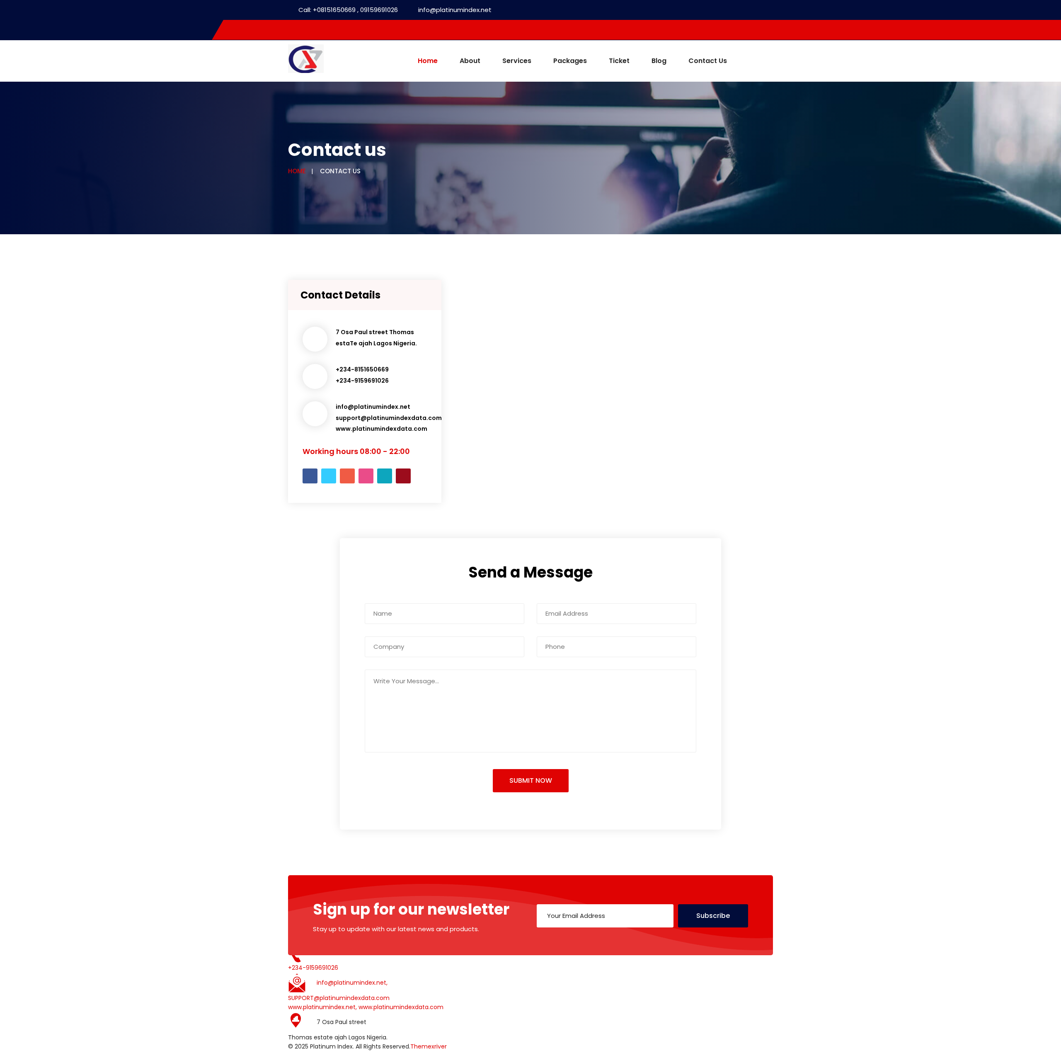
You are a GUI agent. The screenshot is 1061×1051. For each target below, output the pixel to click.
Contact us (707, 61)
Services (516, 61)
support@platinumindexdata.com (389, 418)
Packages (570, 61)
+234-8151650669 (362, 369)
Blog (659, 61)
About (470, 61)
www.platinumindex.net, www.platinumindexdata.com (365, 1007)
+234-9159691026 (362, 380)
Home (428, 61)
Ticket (619, 61)
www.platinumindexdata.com (381, 429)
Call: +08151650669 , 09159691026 (348, 9)
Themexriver (428, 1046)
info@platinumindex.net (455, 9)
